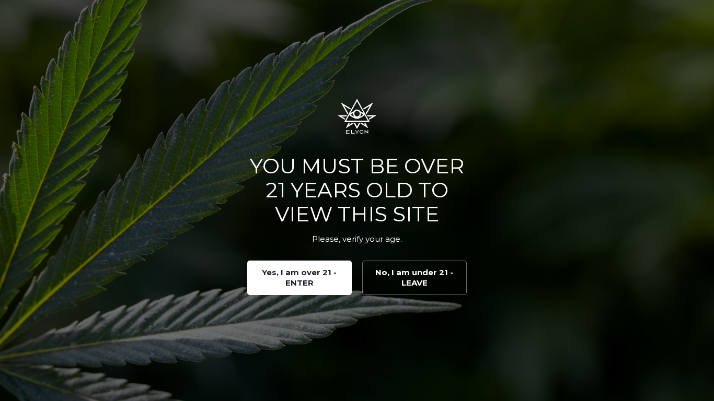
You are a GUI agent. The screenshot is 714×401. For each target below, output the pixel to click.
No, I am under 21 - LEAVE (414, 277)
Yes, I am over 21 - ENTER (299, 277)
